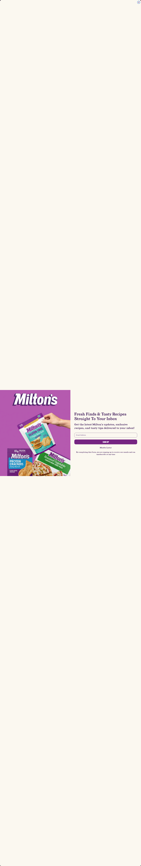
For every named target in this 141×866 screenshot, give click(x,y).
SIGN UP (106, 442)
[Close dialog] (138, 2)
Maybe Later (106, 447)
